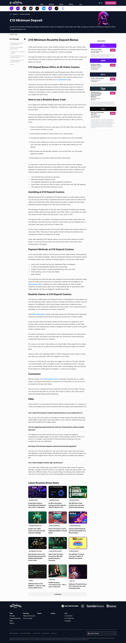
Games (53, 613)
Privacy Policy (36, 633)
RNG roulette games (38, 314)
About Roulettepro (14, 633)
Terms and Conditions (26, 633)
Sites (11, 613)
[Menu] (11, 3)
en (102, 3)
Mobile (12, 623)
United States (94, 633)
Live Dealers (68, 616)
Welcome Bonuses (29, 616)
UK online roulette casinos (50, 379)
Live (65, 613)
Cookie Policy (46, 633)
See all (63, 8)
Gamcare (71, 639)
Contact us (54, 633)
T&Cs (106, 57)
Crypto (39, 613)
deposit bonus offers (35, 284)
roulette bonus (62, 79)
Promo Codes (27, 618)
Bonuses (26, 613)
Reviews (12, 616)
